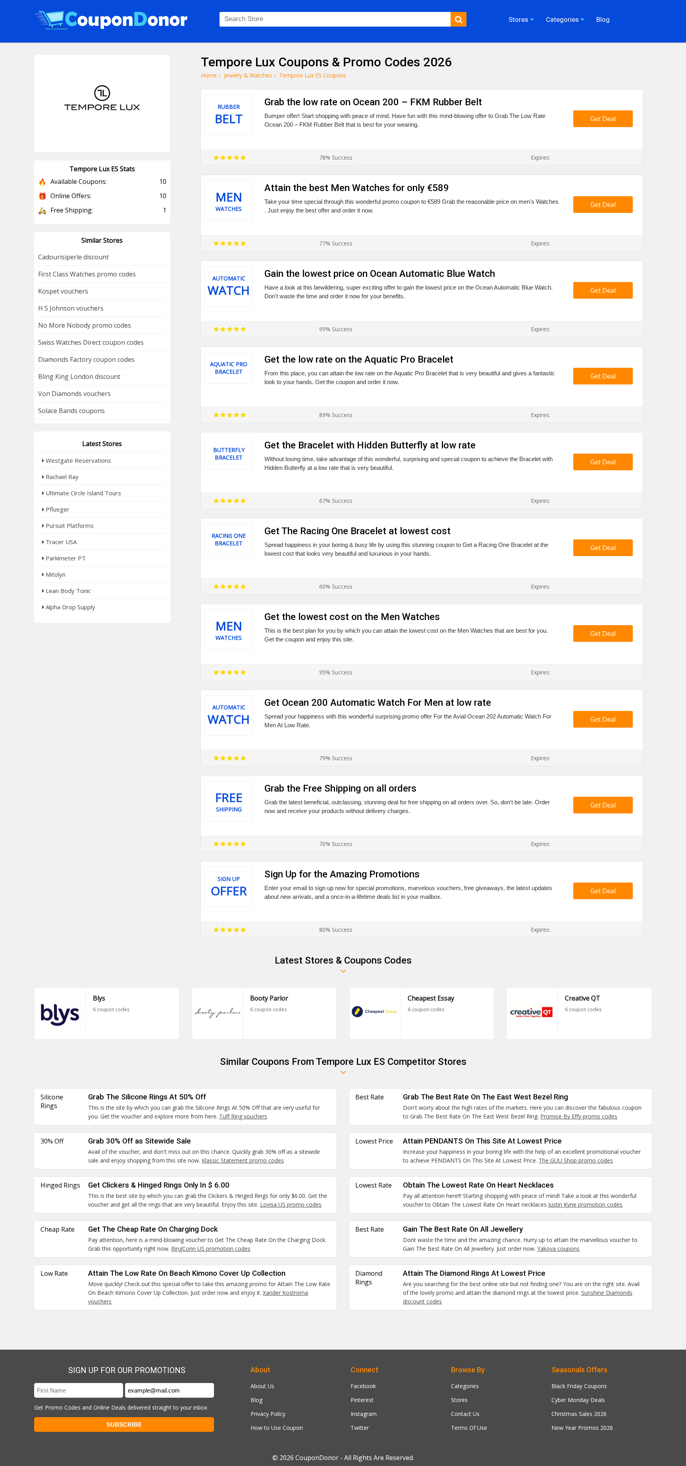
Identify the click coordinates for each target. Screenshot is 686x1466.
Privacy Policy (268, 1414)
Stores (459, 1400)
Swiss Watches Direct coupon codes (91, 342)
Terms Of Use (469, 1427)
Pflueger (56, 509)
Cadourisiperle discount (73, 257)
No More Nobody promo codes (84, 325)
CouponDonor (317, 1457)
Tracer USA (60, 542)
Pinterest (362, 1400)
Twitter (360, 1427)
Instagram (364, 1414)
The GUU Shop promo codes (576, 1160)
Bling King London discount (79, 376)
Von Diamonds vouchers (74, 393)
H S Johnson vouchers (71, 308)
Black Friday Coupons (579, 1386)
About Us (262, 1386)
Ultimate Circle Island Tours (82, 493)
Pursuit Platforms (69, 525)
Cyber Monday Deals (578, 1400)
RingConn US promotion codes (211, 1248)
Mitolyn (55, 574)
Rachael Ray (61, 477)
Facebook (363, 1386)
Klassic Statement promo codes (243, 1160)
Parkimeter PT (65, 558)
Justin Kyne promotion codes (585, 1204)
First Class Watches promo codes (87, 274)
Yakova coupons (558, 1248)
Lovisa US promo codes (291, 1204)
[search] (458, 19)
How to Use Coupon (277, 1427)
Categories (465, 1386)
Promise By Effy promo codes (578, 1116)
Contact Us (465, 1414)
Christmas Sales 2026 (579, 1414)
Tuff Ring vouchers (243, 1116)
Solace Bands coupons (71, 410)
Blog (256, 1400)
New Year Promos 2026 (582, 1427)
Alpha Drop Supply (69, 607)
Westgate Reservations (77, 460)
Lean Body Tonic (67, 591)
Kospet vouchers (63, 291)
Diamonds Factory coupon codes (86, 359)
